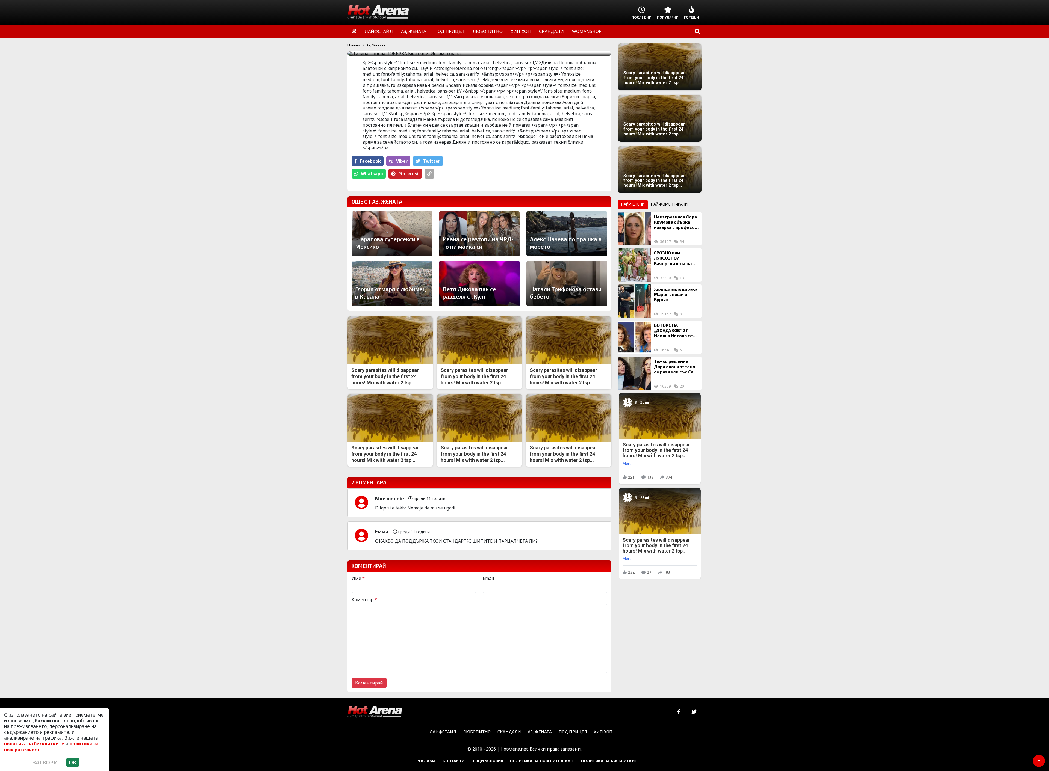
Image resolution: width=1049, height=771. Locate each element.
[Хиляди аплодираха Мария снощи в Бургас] (634, 301)
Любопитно (477, 731)
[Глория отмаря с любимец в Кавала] (392, 283)
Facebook (370, 161)
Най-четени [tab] (632, 204)
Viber (402, 161)
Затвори (45, 762)
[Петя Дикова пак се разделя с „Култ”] (479, 283)
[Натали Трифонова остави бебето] (566, 283)
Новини (354, 45)
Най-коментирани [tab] (669, 204)
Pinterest (408, 174)
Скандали (509, 731)
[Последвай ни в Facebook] (679, 712)
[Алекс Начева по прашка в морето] (566, 233)
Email (488, 578)
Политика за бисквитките (610, 760)
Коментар (364, 599)
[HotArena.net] (374, 712)
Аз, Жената (375, 45)
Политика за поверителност (542, 760)
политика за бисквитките (34, 744)
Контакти (453, 760)
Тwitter (431, 161)
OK (72, 762)
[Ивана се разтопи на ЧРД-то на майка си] (479, 233)
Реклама (426, 760)
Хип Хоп (603, 731)
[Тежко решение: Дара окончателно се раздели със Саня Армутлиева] (634, 373)
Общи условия (487, 760)
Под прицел (573, 731)
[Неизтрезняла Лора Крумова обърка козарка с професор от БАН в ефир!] (634, 228)
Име (358, 578)
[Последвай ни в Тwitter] (694, 712)
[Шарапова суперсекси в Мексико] (392, 233)
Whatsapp (372, 174)
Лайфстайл (443, 731)
